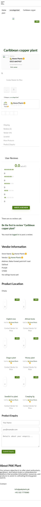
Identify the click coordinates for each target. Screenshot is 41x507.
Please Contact (11, 333)
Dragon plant (11, 358)
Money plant (30, 358)
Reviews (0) (8, 129)
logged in (16, 235)
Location (7, 137)
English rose (11, 319)
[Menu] (2, 3)
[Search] (37, 3)
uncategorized (14, 10)
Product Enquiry (9, 144)
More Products (9, 141)
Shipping (7, 125)
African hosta (30, 319)
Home (4, 10)
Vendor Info (8, 133)
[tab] (20, 125)
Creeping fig (29, 396)
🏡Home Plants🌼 (17, 59)
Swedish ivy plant (11, 396)
